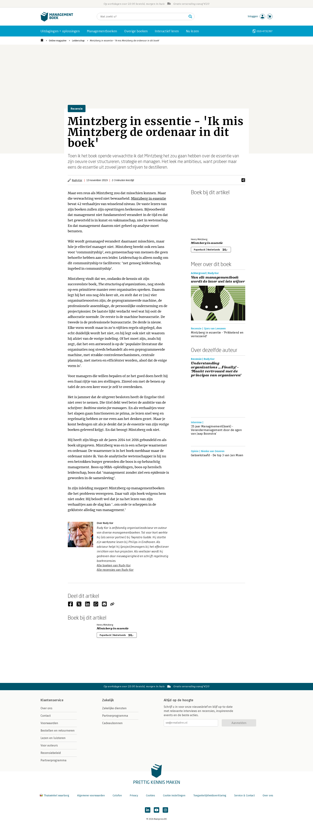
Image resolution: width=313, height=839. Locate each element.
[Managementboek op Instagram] (165, 810)
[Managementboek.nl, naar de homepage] (57, 20)
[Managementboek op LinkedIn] (147, 810)
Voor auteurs (49, 745)
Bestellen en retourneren (58, 730)
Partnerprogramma (53, 760)
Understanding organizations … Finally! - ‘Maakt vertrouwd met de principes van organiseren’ (216, 369)
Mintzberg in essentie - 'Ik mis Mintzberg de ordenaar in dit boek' (124, 40)
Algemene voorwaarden (91, 795)
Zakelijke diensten (114, 708)
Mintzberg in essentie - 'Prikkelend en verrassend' (217, 334)
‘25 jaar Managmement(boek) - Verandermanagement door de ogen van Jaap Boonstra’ (216, 430)
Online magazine (57, 40)
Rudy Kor (77, 180)
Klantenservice (52, 700)
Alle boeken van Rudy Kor (114, 565)
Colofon (117, 795)
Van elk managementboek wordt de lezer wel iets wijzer (218, 279)
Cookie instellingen (174, 795)
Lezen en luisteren (53, 738)
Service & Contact (244, 795)
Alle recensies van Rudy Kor (115, 569)
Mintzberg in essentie (148, 198)
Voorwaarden (49, 723)
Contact (46, 715)
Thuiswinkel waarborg (56, 795)
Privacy (134, 795)
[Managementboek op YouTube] (156, 810)
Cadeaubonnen (112, 723)
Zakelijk (108, 700)
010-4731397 (264, 31)
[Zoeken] (190, 16)
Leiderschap (78, 40)
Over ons (46, 708)
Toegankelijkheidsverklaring (209, 795)
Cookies (150, 795)
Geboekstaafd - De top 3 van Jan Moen (217, 455)
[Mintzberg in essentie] (203, 216)
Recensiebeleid (51, 753)
